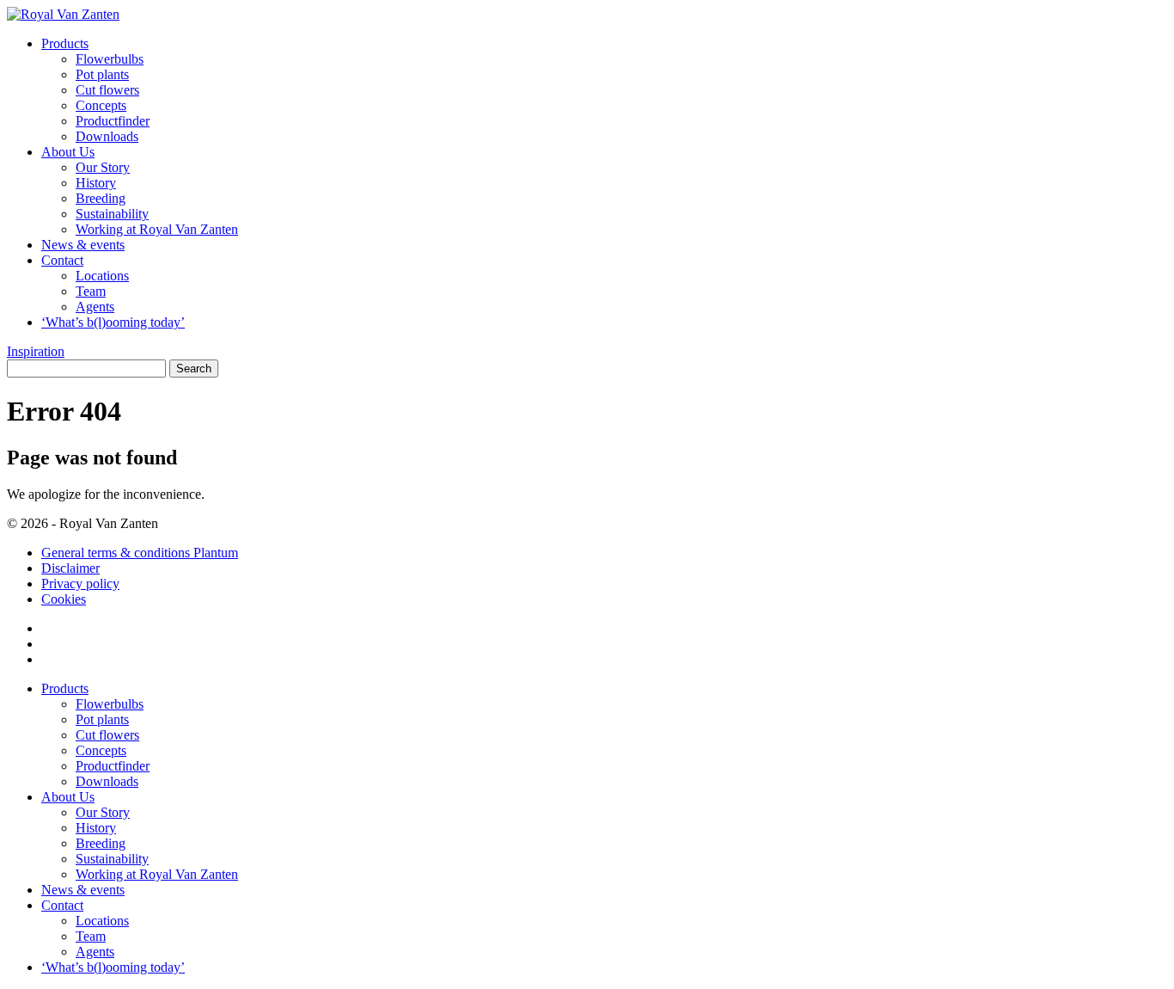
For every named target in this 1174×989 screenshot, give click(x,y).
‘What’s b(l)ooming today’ (113, 322)
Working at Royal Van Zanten (157, 229)
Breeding (100, 198)
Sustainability (112, 213)
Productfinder (113, 121)
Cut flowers (107, 90)
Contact (62, 260)
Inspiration (35, 351)
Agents (95, 306)
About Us (68, 151)
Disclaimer (70, 568)
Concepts (101, 105)
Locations (102, 275)
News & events (83, 244)
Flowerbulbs (110, 59)
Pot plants (102, 74)
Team (91, 291)
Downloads (107, 136)
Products (65, 43)
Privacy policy (80, 583)
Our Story (103, 167)
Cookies (63, 599)
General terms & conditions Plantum (139, 552)
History (96, 182)
